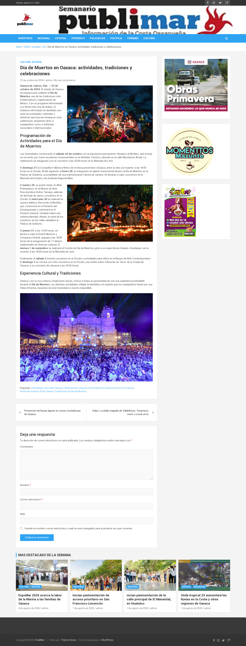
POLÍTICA (116, 38)
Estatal (37, 62)
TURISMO (132, 38)
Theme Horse (68, 639)
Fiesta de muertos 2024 (32, 391)
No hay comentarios (64, 80)
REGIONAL (43, 38)
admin (49, 80)
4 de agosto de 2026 (29, 608)
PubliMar (40, 639)
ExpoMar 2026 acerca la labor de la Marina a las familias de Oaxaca (40, 599)
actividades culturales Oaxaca (47, 388)
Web (22, 514)
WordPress (107, 639)
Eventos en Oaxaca (124, 388)
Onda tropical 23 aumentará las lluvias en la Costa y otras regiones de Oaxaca (204, 599)
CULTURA (149, 38)
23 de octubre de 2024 (32, 80)
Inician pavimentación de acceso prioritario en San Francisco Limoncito (91, 599)
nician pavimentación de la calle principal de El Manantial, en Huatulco (149, 599)
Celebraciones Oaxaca (75, 388)
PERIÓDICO (78, 38)
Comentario (26, 446)
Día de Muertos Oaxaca (100, 388)
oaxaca (50, 391)
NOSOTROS (25, 38)
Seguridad (199, 587)
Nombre (25, 485)
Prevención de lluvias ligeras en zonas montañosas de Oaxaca (52, 412)
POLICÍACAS (97, 38)
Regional (79, 587)
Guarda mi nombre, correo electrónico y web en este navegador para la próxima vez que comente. (79, 528)
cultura (25, 62)
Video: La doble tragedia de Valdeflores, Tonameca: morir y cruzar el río (120, 412)
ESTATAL (60, 38)
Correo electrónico (31, 499)
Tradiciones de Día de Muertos (71, 391)
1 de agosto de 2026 (83, 608)
